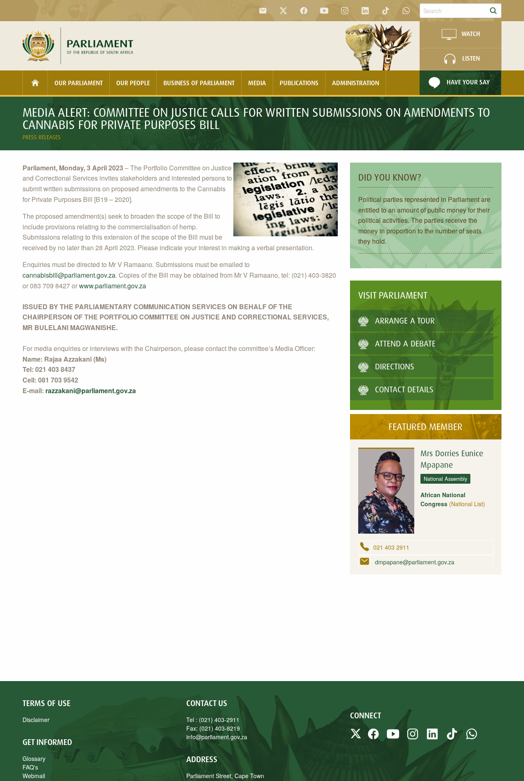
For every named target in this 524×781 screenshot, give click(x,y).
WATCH (470, 34)
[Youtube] (324, 10)
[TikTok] (386, 10)
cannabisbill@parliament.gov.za (69, 275)
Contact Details (404, 389)
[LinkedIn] (365, 10)
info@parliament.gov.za (216, 737)
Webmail (34, 776)
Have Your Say (468, 82)
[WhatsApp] (406, 10)
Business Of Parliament (199, 83)
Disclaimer (36, 719)
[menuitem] (35, 82)
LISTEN (471, 58)
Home (35, 82)
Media (257, 83)
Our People (133, 83)
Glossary (34, 758)
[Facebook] (304, 10)
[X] (283, 10)
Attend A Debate (405, 343)
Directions (394, 366)
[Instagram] (345, 10)
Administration (355, 83)
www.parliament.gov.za (112, 285)
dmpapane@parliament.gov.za (413, 562)
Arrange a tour (405, 320)
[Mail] (263, 10)
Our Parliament (78, 83)
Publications (299, 83)
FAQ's (30, 767)
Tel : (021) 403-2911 (212, 719)
